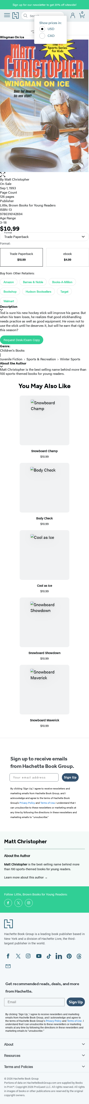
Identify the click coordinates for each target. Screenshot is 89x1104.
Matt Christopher (17, 179)
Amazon (9, 282)
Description (8, 307)
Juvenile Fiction (11, 359)
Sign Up (70, 777)
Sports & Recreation (41, 359)
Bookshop (10, 291)
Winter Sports (70, 359)
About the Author (13, 363)
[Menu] (7, 15)
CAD (51, 35)
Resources (12, 1055)
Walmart (9, 301)
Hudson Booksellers (38, 291)
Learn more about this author (24, 877)
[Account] (73, 15)
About (8, 1044)
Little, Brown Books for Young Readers (28, 205)
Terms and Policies (18, 1066)
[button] (44, 174)
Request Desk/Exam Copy (22, 340)
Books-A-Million (62, 282)
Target (64, 291)
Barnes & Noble (33, 282)
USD (51, 28)
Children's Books (12, 350)
